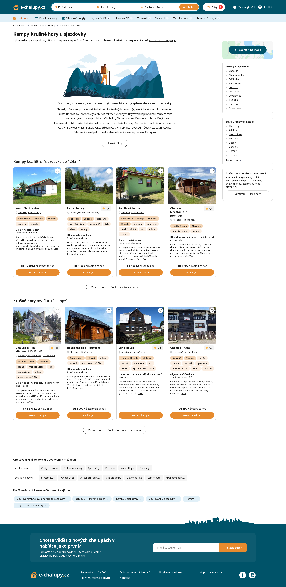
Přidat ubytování (246, 7)
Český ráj (150, 132)
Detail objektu (37, 272)
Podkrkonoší (156, 123)
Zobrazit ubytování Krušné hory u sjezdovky (114, 430)
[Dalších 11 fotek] (37, 185)
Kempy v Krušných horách (90, 498)
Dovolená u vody (48, 18)
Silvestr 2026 (48, 477)
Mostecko (141, 123)
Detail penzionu (192, 415)
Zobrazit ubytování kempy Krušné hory (114, 287)
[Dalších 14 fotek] (140, 185)
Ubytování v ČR (98, 18)
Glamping (144, 468)
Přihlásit (268, 7)
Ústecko (78, 132)
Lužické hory (126, 123)
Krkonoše (77, 123)
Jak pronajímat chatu (211, 572)
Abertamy (75, 351)
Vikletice (22, 212)
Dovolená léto (134, 477)
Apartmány (94, 468)
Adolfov (233, 130)
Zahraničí (142, 18)
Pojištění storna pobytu (95, 578)
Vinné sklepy (127, 468)
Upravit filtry (114, 143)
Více (56, 248)
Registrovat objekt (170, 572)
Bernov (73, 212)
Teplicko (125, 127)
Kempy (51, 25)
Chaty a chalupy (49, 468)
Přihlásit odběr (233, 547)
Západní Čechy (161, 127)
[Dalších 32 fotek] (89, 325)
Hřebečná (178, 352)
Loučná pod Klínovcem (29, 355)
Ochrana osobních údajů (135, 572)
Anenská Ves (235, 134)
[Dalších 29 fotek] (192, 325)
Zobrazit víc (232, 160)
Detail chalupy (37, 415)
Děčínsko (163, 118)
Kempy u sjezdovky (127, 498)
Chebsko (109, 118)
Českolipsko (91, 132)
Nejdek (81, 212)
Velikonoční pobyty (90, 477)
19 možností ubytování (130, 242)
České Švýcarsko (133, 132)
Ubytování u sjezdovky (162, 498)
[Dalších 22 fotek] (140, 325)
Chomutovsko (125, 118)
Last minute (23, 18)
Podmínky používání (92, 572)
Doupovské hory (145, 118)
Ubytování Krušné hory (30, 505)
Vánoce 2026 (67, 477)
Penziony (110, 468)
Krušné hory (37, 25)
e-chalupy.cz (19, 25)
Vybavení (160, 18)
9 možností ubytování (181, 377)
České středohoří (111, 132)
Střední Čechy (110, 127)
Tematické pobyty (206, 18)
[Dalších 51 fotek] (37, 325)
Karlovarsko (61, 123)
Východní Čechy (141, 127)
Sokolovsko (93, 127)
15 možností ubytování (27, 232)
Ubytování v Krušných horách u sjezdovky (41, 498)
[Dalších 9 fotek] (89, 185)
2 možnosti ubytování (78, 371)
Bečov (232, 142)
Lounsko (111, 123)
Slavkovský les (76, 127)
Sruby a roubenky (73, 468)
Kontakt (125, 578)
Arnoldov (233, 138)
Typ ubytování (180, 18)
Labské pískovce (94, 123)
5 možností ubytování (78, 237)
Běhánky (233, 146)
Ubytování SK (122, 18)
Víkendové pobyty (75, 18)
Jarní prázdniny (113, 477)
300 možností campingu (162, 40)
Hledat (190, 7)
